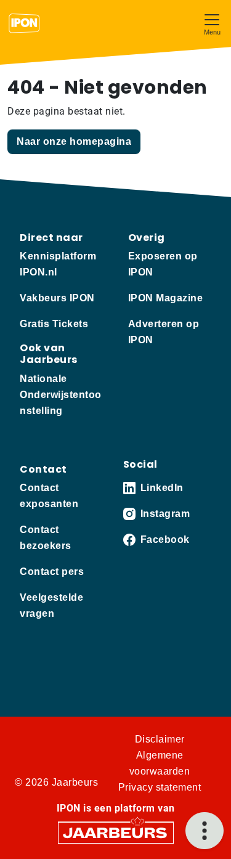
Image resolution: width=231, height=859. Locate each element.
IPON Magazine (165, 298)
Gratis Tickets (54, 324)
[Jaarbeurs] (116, 831)
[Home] (24, 23)
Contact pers (52, 571)
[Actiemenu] (204, 830)
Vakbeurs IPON (57, 298)
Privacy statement (159, 787)
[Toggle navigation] (212, 23)
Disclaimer (160, 739)
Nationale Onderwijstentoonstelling (61, 394)
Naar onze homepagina (74, 141)
